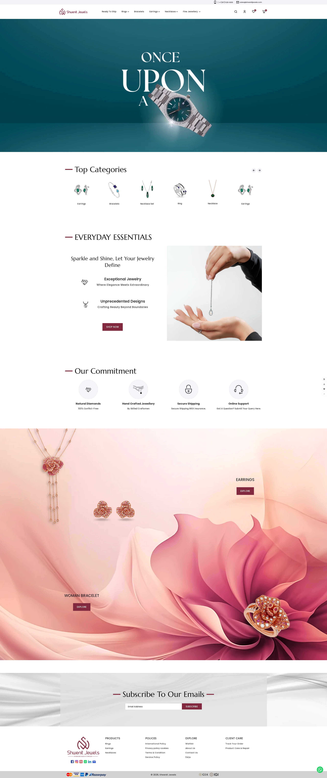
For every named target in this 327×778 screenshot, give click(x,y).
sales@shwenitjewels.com (251, 2)
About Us (190, 748)
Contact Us (191, 752)
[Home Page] (73, 11)
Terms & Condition (155, 752)
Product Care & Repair (237, 748)
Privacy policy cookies (157, 748)
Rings (108, 743)
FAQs (188, 757)
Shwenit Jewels (168, 774)
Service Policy (152, 757)
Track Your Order (234, 743)
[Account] (244, 11)
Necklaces (110, 752)
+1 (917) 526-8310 (226, 2)
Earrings (109, 748)
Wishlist (189, 743)
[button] (265, 12)
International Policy (155, 743)
